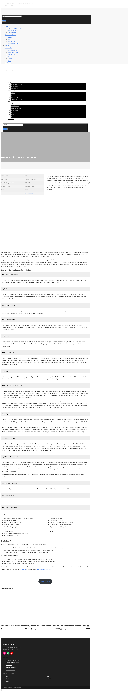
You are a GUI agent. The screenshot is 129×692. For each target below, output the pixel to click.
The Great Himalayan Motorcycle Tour (74, 625)
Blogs (9, 61)
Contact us (8, 63)
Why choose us (13, 30)
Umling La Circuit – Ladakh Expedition (15, 625)
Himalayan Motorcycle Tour (13, 660)
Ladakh (10, 37)
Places (7, 46)
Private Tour (9, 665)
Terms (10, 59)
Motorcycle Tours (10, 35)
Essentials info (12, 50)
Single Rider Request (11, 667)
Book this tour (28, 193)
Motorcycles (12, 54)
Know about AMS (13, 52)
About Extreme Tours (14, 28)
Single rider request (14, 43)
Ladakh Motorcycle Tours (12, 662)
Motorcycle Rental (10, 670)
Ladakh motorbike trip (44, 569)
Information (8, 48)
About (7, 678)
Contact (49, 678)
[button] (10, 274)
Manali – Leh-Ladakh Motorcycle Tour (44, 625)
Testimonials (12, 33)
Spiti (9, 39)
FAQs (9, 56)
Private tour (11, 41)
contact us (23, 569)
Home (7, 26)
